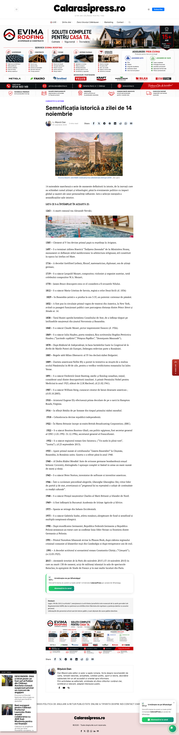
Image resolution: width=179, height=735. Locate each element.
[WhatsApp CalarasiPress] (172, 728)
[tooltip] (93, 123)
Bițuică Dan (60, 122)
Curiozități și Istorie (55, 101)
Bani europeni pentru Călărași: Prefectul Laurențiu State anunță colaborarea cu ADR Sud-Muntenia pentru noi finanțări (23, 714)
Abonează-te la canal (62, 588)
